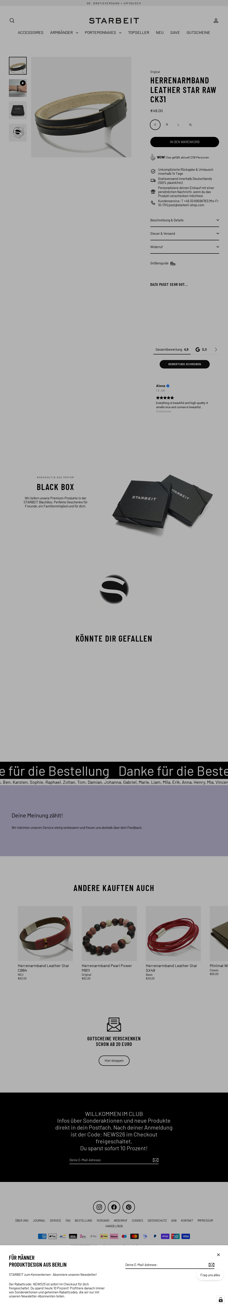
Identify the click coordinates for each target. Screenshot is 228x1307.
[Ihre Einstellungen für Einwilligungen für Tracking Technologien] (220, 1299)
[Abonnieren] (210, 1265)
